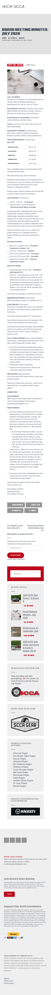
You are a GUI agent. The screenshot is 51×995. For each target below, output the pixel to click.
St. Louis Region (20, 783)
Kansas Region (19, 759)
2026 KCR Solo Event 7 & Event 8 (31, 598)
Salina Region (19, 778)
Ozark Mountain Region (23, 769)
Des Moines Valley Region (24, 756)
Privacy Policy (9, 983)
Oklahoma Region (21, 767)
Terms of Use (8, 981)
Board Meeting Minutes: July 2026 (30, 614)
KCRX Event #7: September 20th (31, 629)
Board (21, 38)
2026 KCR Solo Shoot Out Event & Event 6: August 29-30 (31, 646)
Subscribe (15, 555)
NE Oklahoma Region (22, 764)
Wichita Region (19, 786)
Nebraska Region (20, 761)
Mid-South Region (20, 772)
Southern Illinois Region (23, 780)
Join (24, 678)
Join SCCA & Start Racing (19, 879)
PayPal (36, 926)
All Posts (12, 38)
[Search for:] (25, 574)
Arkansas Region (20, 753)
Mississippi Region (21, 775)
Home (4, 38)
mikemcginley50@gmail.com (16, 864)
